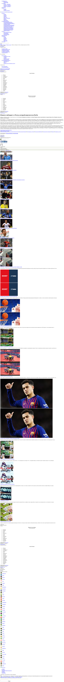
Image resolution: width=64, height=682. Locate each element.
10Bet (4, 90)
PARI (3, 650)
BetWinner (3, 625)
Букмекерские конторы (5, 21)
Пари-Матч (5, 88)
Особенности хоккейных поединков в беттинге (7, 484)
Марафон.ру (4, 648)
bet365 (3, 638)
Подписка (3, 672)
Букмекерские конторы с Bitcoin (8, 29)
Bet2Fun (3, 617)
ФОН (4, 100)
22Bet (3, 631)
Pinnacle (3, 577)
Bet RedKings (5, 560)
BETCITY (3, 667)
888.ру (3, 665)
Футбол (5, 14)
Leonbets (4, 75)
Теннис (5, 37)
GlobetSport (4, 604)
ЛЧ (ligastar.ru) (5, 76)
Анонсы (5, 9)
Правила (3, 671)
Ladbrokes (3, 640)
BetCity (4, 104)
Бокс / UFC (5, 17)
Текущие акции (6, 33)
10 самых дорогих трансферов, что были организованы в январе (10, 438)
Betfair (4, 78)
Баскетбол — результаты (7, 5)
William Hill (5, 86)
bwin (4, 79)
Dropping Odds (6, 2)
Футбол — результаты (7, 4)
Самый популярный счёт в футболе (5, 521)
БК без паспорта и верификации (8, 27)
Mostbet (3, 623)
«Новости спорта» (8, 150)
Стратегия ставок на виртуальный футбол (6, 346)
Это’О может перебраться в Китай (5, 218)
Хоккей (5, 16)
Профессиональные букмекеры (8, 28)
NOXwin (4, 554)
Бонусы (3, 31)
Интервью (5, 19)
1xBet (3, 627)
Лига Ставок (4, 654)
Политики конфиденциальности (7, 670)
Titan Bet (4, 561)
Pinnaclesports (5, 82)
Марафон (4, 89)
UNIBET (4, 85)
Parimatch (3, 606)
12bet (4, 103)
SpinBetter (3, 621)
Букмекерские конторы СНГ (8, 26)
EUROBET (4, 105)
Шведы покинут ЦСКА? (4, 208)
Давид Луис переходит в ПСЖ (4, 189)
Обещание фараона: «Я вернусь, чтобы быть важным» (8, 170)
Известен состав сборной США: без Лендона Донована (8, 228)
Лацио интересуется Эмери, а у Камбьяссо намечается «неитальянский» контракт (12, 179)
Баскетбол (5, 15)
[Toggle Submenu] (10, 60)
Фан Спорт (4, 615)
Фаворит (4, 99)
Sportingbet (4, 84)
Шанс (4, 532)
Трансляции (4, 7)
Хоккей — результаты (7, 6)
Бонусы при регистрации (7, 32)
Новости (3, 13)
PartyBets (4, 539)
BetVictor (3, 644)
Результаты (3, 3)
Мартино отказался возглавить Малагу (6, 199)
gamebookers (5, 80)
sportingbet (4, 108)
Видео (3, 8)
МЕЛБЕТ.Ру (4, 663)
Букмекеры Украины (7, 24)
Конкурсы (3, 41)
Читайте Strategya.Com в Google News (6, 130)
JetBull (3, 598)
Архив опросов (2, 93)
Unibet (3, 594)
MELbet (3, 629)
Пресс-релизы (6, 20)
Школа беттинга (4, 35)
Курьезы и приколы (7, 10)
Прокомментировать (9, 133)
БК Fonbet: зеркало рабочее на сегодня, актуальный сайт (8, 296)
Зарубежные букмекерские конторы (9, 23)
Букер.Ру (4, 109)
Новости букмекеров (7, 18)
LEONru (3, 652)
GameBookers (4, 602)
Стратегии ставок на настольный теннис (6, 376)
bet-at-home (4, 77)
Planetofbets (5, 83)
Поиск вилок (6, 1)
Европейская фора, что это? (4, 500)
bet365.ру (3, 646)
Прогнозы (3, 36)
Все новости (2, 46)
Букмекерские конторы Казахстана (9, 25)
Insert (9, 681)
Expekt (4, 106)
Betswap (3, 579)
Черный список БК (6, 30)
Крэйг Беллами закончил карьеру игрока (6, 247)
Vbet (3, 581)
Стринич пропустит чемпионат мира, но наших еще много (9, 160)
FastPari (3, 619)
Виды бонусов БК (6, 34)
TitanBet (3, 583)
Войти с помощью (3, 140)
